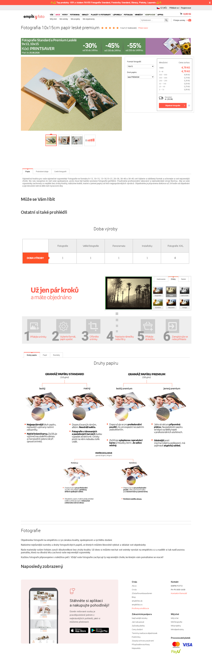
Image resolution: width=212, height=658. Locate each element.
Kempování (150, 14)
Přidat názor (143, 28)
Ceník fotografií (60, 171)
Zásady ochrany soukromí (143, 641)
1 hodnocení (131, 28)
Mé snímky (64, 19)
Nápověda (136, 648)
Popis (27, 171)
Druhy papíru (32, 355)
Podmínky (136, 637)
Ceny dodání (137, 629)
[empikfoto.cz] (34, 16)
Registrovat (186, 7)
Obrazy (85, 14)
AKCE (58, 14)
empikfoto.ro (137, 605)
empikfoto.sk (137, 601)
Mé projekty (75, 19)
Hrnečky (139, 14)
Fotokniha (75, 14)
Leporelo (117, 14)
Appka (160, 14)
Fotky (65, 14)
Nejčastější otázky (139, 618)
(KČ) (163, 7)
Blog (134, 597)
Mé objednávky (89, 19)
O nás (134, 590)
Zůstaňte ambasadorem (142, 593)
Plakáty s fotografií (101, 14)
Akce (134, 586)
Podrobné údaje (42, 171)
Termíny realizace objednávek (144, 633)
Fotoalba (128, 14)
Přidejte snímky (179, 20)
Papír (45, 355)
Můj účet (53, 19)
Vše (51, 14)
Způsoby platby (138, 626)
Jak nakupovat (138, 622)
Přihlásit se (174, 7)
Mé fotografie (176, 622)
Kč (187, 13)
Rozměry (56, 355)
